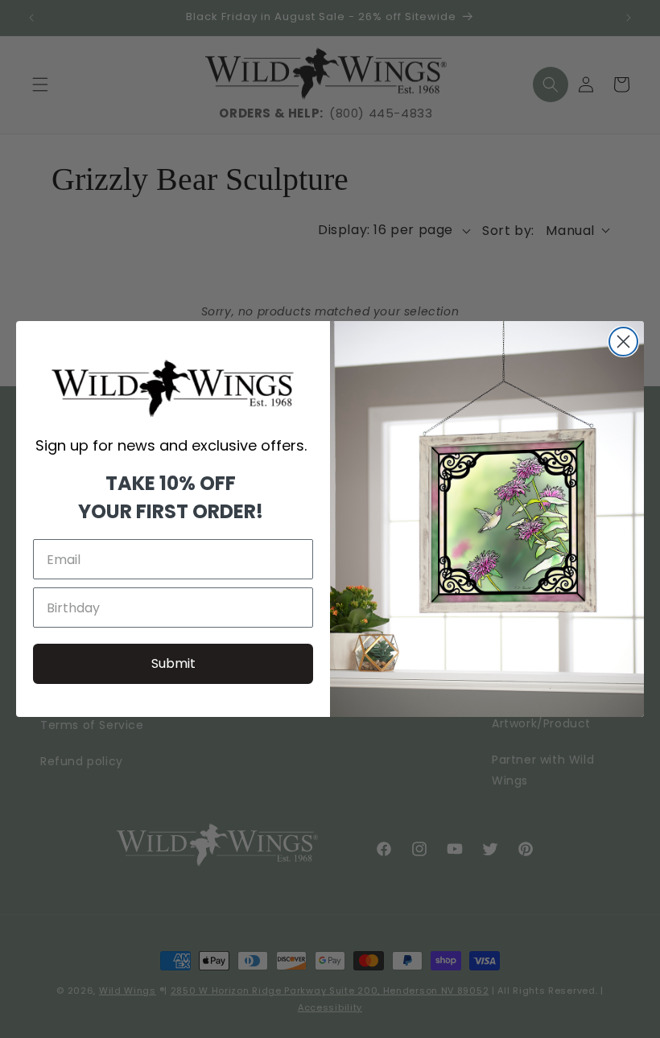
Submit (173, 663)
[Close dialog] (623, 341)
